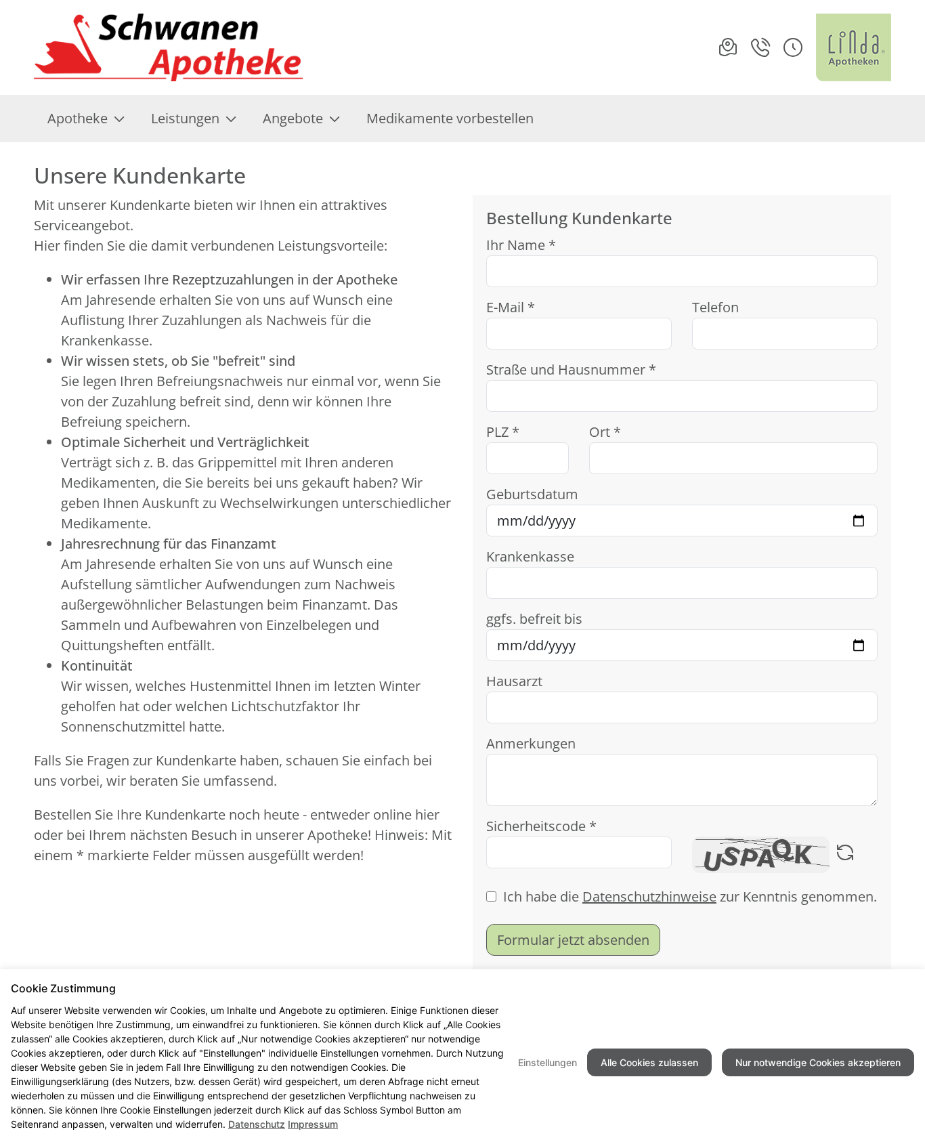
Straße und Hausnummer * (571, 369)
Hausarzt (514, 681)
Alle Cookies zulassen (649, 1062)
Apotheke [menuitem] (77, 118)
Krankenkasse (530, 556)
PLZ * (502, 432)
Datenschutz (256, 1124)
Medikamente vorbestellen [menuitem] (450, 118)
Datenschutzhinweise (649, 896)
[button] (792, 47)
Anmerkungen (531, 743)
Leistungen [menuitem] (185, 118)
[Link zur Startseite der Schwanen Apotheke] (169, 47)
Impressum (313, 1124)
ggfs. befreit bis (534, 619)
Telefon (715, 307)
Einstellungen (547, 1062)
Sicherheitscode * (541, 826)
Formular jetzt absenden (573, 940)
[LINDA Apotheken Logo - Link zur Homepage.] (853, 47)
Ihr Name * (521, 245)
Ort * (605, 432)
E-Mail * (510, 307)
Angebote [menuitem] (293, 118)
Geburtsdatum (532, 494)
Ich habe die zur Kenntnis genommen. (690, 896)
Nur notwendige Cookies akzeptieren (818, 1062)
